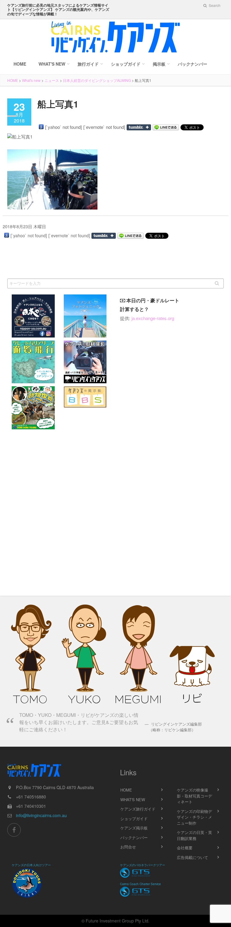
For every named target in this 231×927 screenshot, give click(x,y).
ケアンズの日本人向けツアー (31, 865)
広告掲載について (192, 857)
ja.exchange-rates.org (152, 318)
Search (214, 5)
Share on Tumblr (139, 127)
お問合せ (128, 847)
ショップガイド (125, 64)
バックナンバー (192, 64)
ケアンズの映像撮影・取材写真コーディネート (194, 795)
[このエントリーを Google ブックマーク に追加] (41, 126)
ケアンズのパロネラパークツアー (142, 865)
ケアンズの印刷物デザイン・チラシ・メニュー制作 (194, 817)
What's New (51, 64)
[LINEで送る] (165, 127)
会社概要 (184, 848)
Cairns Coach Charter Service (140, 884)
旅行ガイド (88, 64)
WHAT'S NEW (132, 799)
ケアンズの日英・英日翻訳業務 (194, 835)
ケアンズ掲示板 (134, 828)
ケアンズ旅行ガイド (138, 809)
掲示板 (159, 64)
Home (20, 64)
